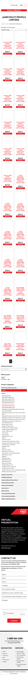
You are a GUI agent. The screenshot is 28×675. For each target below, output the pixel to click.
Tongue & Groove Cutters (8, 468)
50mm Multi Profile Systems (8, 405)
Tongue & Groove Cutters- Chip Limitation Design (13, 470)
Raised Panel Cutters (7, 454)
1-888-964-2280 (13, 5)
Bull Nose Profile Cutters (8, 426)
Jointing (4, 448)
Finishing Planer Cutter (7, 436)
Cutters (6, 23)
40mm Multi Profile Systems (8, 400)
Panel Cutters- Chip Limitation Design (11, 453)
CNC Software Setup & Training (20, 652)
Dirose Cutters (5, 434)
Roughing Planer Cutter (7, 464)
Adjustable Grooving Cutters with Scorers (12, 421)
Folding (3, 438)
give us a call (6, 548)
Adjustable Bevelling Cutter (8, 407)
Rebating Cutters (6, 458)
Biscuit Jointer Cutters (7, 424)
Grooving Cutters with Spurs (8, 444)
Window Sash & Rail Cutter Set (9, 471)
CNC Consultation (21, 655)
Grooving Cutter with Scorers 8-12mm (11, 443)
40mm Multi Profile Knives (8, 397)
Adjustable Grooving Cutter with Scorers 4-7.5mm (13, 417)
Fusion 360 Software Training (21, 665)
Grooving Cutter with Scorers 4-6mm (10, 441)
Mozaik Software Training (21, 661)
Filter (3, 377)
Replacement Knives (6, 459)
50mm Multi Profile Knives (8, 402)
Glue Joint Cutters (6, 439)
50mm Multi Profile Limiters (8, 404)
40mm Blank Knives (6, 395)
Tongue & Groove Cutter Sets (9, 466)
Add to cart (7, 53)
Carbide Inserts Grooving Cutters (10, 427)
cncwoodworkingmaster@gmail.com (14, 641)
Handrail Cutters (6, 446)
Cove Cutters (5, 432)
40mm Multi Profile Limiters (8, 399)
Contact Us (5, 655)
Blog (4, 657)
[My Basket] (25, 5)
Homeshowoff (14, 673)
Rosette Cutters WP (7, 463)
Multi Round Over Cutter (8, 451)
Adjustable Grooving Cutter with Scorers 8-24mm (13, 419)
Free (14, 10)
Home (2, 23)
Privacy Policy (6, 659)
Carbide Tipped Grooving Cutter (9, 429)
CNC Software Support (20, 657)
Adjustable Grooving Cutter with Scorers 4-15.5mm (14, 416)
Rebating (4, 456)
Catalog (4, 661)
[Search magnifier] (26, 369)
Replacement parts (6, 461)
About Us (5, 653)
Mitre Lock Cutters (6, 449)
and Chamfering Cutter (7, 422)
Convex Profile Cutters (7, 431)
